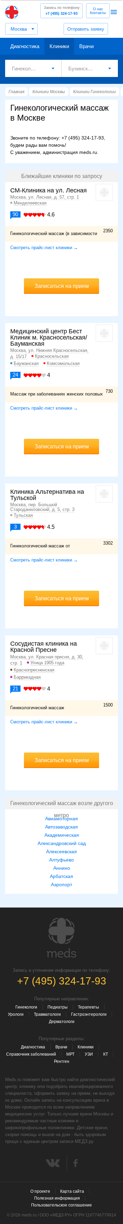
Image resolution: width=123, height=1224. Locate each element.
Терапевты (88, 1007)
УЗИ (89, 1054)
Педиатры (57, 1007)
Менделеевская (30, 202)
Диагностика (24, 46)
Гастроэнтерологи (89, 1014)
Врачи (86, 46)
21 (15, 688)
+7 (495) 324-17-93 (62, 10)
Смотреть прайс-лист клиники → (44, 247)
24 (15, 375)
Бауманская (26, 363)
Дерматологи (61, 1021)
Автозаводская (61, 827)
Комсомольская (63, 363)
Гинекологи (26, 1007)
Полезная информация (57, 1198)
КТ (105, 1054)
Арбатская (61, 876)
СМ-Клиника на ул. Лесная (48, 190)
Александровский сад (62, 843)
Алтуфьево (61, 860)
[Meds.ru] (61, 938)
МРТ (70, 1054)
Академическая (61, 835)
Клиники (59, 46)
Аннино (61, 868)
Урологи (16, 1014)
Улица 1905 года (47, 662)
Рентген (61, 1061)
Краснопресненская (34, 669)
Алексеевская (61, 851)
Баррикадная (27, 677)
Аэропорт (61, 884)
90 (15, 214)
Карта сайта (72, 1191)
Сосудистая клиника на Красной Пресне (43, 646)
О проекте (40, 1191)
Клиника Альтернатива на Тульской (47, 494)
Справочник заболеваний (31, 1054)
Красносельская (52, 356)
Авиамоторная (61, 818)
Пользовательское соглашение (61, 1205)
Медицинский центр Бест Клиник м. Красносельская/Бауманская (48, 337)
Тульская (23, 515)
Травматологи (47, 1014)
